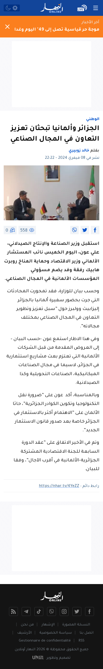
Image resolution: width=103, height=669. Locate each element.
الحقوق (72, 650)
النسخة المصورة (76, 625)
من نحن (27, 625)
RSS (81, 641)
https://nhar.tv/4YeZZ (59, 486)
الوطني (92, 119)
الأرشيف (24, 633)
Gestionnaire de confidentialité (45, 641)
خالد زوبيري (79, 151)
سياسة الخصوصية (55, 633)
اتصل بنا (86, 633)
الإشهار (48, 625)
